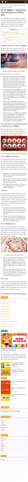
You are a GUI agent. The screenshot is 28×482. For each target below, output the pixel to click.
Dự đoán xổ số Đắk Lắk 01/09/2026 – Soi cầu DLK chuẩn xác (13, 349)
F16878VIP (3, 425)
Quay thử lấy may (6, 316)
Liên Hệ (3, 459)
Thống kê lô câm (5, 306)
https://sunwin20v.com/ (7, 481)
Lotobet (6, 38)
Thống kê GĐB (5, 304)
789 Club (3, 438)
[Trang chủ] (2, 1)
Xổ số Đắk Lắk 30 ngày (7, 326)
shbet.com (3, 427)
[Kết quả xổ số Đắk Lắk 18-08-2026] (6, 388)
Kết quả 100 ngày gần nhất (8, 301)
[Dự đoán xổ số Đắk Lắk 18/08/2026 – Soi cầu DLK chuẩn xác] (6, 370)
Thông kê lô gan (5, 309)
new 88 (14, 471)
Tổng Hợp (8, 5)
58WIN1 (3, 446)
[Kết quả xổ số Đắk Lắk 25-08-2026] (6, 381)
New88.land (19, 471)
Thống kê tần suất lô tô (7, 324)
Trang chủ (3, 5)
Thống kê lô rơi (5, 311)
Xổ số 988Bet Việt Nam (10, 37)
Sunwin (2, 477)
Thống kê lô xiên (5, 314)
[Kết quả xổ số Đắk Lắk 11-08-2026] (6, 395)
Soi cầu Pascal (5, 319)
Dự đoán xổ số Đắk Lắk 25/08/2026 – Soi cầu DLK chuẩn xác (18, 364)
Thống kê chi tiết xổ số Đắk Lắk (9, 321)
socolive (3, 422)
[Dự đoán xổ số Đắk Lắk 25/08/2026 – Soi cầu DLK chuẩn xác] (6, 363)
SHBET (10, 465)
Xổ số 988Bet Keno (9, 40)
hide (17, 29)
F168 (2, 441)
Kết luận (4, 41)
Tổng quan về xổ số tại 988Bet (10, 32)
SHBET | (10, 469)
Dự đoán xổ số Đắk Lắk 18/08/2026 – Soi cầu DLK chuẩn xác (18, 371)
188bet (2, 430)
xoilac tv (3, 420)
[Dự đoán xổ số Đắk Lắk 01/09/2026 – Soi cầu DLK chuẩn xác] (14, 334)
